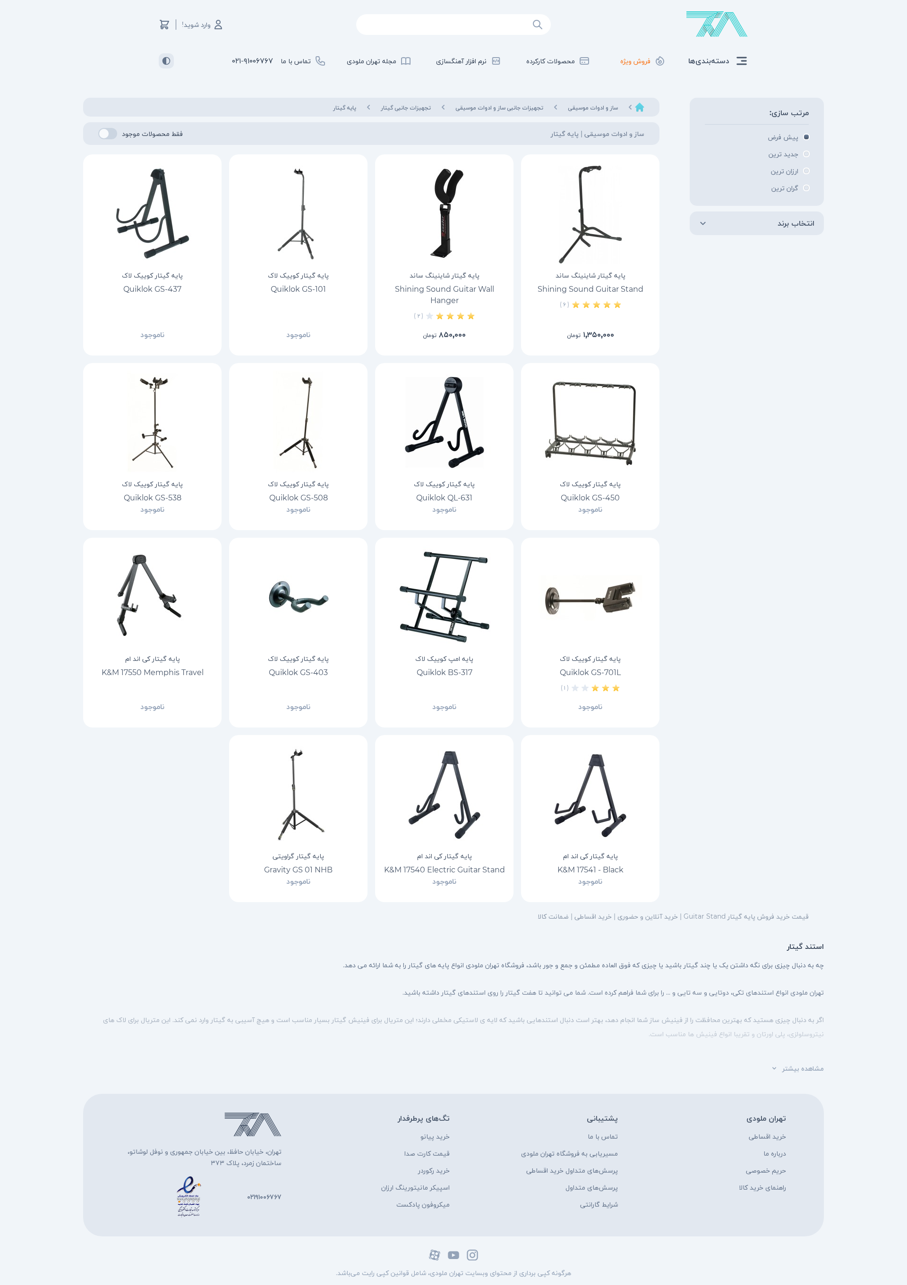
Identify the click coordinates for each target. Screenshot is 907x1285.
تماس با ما (603, 1136)
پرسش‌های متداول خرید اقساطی (572, 1170)
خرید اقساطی (767, 1136)
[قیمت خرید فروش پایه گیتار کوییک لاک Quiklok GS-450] (590, 422)
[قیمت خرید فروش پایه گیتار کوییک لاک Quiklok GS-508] (298, 422)
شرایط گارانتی (599, 1204)
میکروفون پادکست (423, 1204)
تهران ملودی (766, 1118)
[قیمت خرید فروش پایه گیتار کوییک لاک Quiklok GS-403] (298, 597)
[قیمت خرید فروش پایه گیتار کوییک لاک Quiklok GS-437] (152, 214)
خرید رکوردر (434, 1170)
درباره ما (774, 1153)
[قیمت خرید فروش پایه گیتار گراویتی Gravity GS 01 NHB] (298, 794)
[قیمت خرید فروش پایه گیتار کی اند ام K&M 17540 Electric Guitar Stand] (444, 794)
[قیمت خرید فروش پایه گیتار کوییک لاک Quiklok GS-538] (152, 422)
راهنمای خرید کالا (762, 1187)
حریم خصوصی (766, 1170)
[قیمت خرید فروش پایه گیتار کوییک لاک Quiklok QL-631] (444, 422)
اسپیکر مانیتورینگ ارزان (415, 1187)
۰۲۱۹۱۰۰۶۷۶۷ (264, 1196)
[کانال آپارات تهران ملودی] (434, 1255)
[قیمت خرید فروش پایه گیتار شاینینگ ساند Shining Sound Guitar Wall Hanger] (444, 214)
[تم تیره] (166, 60)
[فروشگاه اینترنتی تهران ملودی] (717, 24)
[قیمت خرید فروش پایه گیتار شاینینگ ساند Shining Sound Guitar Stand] (590, 214)
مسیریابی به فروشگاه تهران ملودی (569, 1153)
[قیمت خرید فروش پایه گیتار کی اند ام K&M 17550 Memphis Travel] (152, 597)
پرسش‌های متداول (591, 1187)
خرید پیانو (435, 1136)
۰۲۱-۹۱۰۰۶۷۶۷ (252, 60)
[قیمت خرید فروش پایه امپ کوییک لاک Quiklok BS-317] (444, 597)
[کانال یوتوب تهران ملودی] (453, 1255)
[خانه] (639, 107)
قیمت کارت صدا (427, 1153)
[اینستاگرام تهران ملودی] (472, 1255)
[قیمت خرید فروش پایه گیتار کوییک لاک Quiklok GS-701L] (590, 597)
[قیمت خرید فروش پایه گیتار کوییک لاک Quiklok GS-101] (298, 214)
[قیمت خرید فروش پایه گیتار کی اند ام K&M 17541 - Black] (590, 794)
